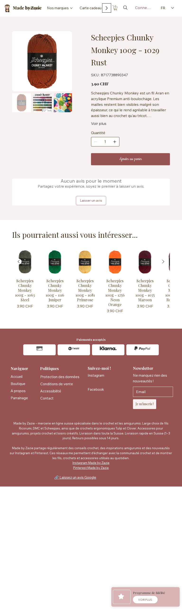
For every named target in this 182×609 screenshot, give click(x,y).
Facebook (96, 389)
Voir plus (98, 123)
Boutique (18, 383)
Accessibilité (50, 391)
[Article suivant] (163, 261)
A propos (18, 391)
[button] (115, 7)
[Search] (125, 8)
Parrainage (19, 398)
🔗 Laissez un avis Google (75, 477)
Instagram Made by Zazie (91, 463)
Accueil (17, 376)
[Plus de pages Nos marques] (71, 8)
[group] (91, 282)
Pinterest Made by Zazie (91, 468)
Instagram (96, 375)
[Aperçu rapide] (25, 262)
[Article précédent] (19, 261)
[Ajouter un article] (114, 141)
